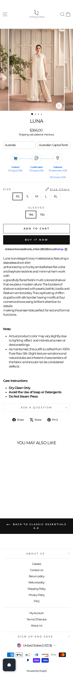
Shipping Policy (36, 588)
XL (55, 196)
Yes (31, 214)
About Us (35, 553)
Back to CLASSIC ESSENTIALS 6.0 (39, 526)
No (42, 214)
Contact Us (36, 570)
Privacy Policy (37, 595)
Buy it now (36, 239)
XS (17, 196)
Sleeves (36, 207)
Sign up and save (36, 636)
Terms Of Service (36, 619)
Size (36, 189)
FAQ (36, 601)
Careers (36, 564)
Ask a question (36, 407)
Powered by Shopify (37, 671)
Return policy (36, 576)
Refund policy (36, 582)
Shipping (24, 134)
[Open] (9, 664)
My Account (36, 613)
